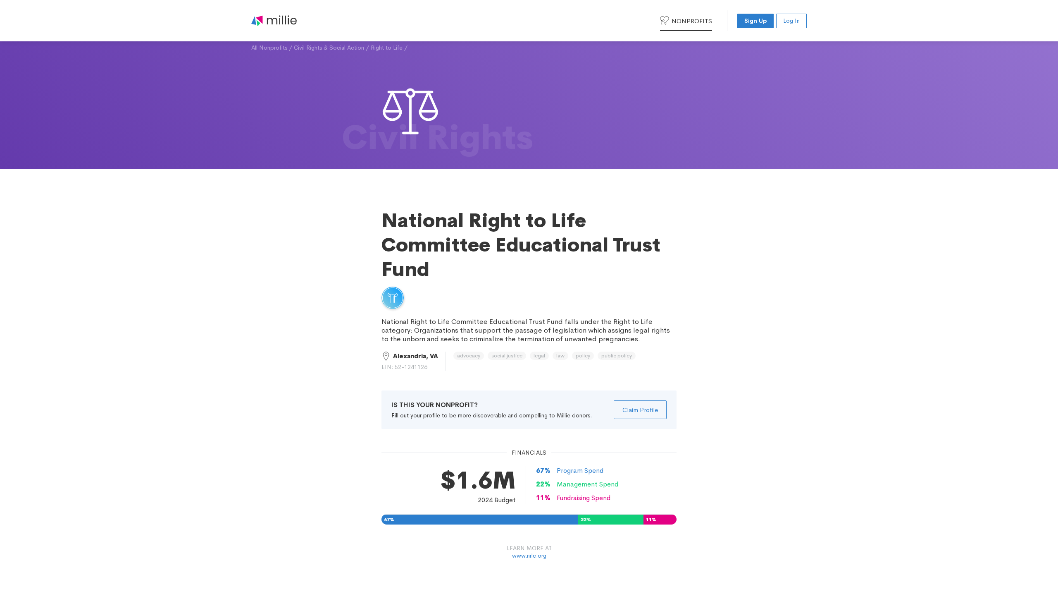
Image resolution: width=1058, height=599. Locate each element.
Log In (791, 20)
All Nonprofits (269, 47)
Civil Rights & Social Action (329, 47)
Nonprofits (692, 21)
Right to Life (387, 47)
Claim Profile (640, 410)
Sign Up (755, 20)
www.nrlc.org (529, 555)
